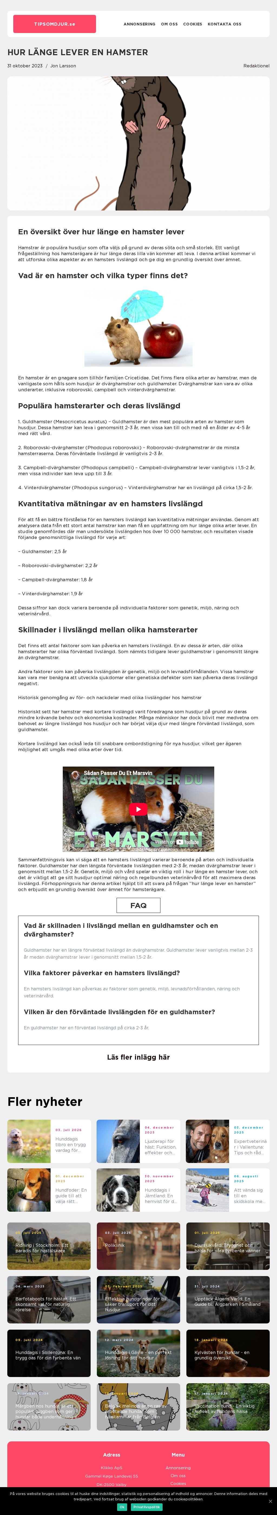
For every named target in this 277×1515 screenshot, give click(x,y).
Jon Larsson (63, 65)
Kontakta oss (224, 24)
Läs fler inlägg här (138, 1057)
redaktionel (256, 65)
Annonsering (140, 24)
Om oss (169, 24)
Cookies (192, 24)
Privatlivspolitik (147, 1507)
